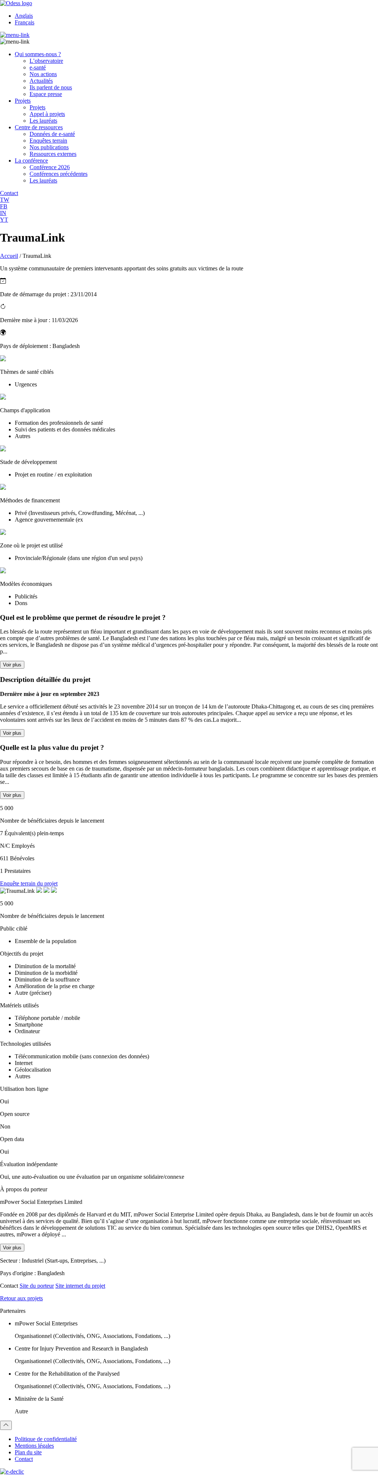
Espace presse (46, 94)
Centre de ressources (39, 127)
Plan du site (28, 1452)
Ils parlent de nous (51, 87)
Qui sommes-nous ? (38, 54)
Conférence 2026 (50, 167)
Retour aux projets (21, 1298)
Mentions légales (34, 1445)
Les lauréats (43, 120)
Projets (23, 101)
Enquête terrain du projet (29, 883)
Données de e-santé (52, 134)
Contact (24, 1459)
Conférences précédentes (58, 174)
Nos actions (43, 74)
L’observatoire (46, 61)
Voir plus (12, 664)
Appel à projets (47, 114)
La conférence (31, 160)
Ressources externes (53, 154)
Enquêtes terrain (48, 140)
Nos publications (49, 147)
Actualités (41, 81)
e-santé (38, 67)
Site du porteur (37, 1286)
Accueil (9, 256)
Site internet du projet (80, 1286)
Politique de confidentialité (46, 1439)
